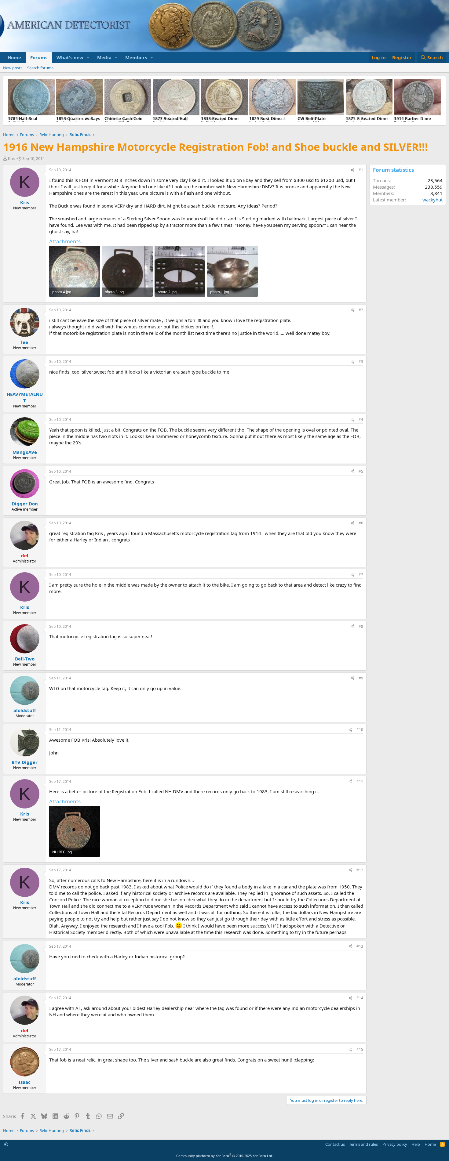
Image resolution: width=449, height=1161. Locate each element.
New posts (12, 68)
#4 (361, 419)
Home (14, 57)
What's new (70, 57)
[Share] (352, 170)
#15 (359, 1049)
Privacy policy (394, 1144)
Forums (38, 57)
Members (136, 57)
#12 (359, 870)
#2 (361, 310)
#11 (359, 781)
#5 (361, 471)
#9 (361, 678)
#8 (361, 626)
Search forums (40, 68)
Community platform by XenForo (224, 1155)
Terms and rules (363, 1144)
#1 (361, 169)
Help (415, 1144)
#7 (361, 574)
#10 (359, 729)
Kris (11, 158)
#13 (359, 946)
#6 (361, 523)
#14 (359, 997)
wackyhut (432, 200)
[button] (88, 57)
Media (104, 57)
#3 (361, 361)
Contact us (335, 1144)
